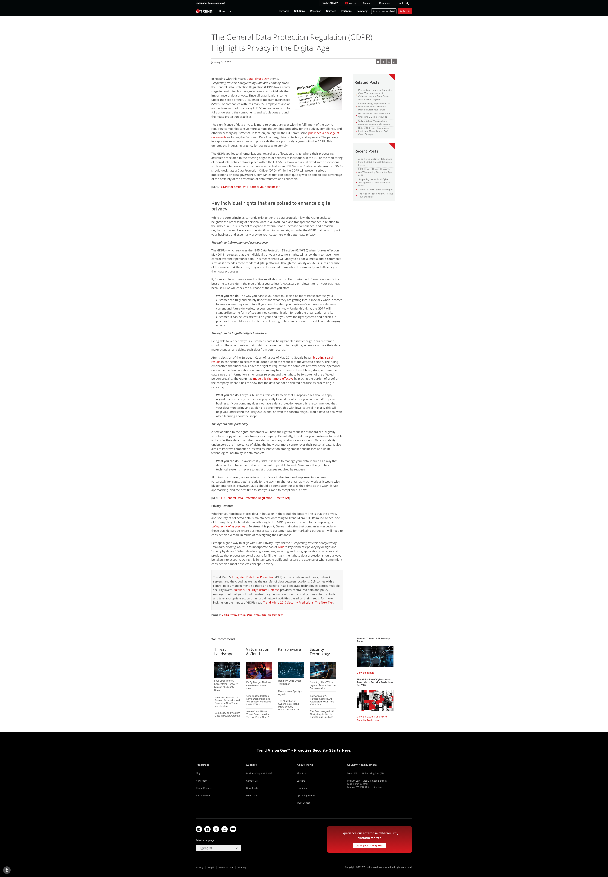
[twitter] (388, 61)
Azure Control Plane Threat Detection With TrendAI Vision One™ (257, 714)
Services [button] (331, 11)
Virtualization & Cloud (257, 651)
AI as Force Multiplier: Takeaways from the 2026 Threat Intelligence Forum (374, 161)
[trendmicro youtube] (233, 829)
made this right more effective (273, 378)
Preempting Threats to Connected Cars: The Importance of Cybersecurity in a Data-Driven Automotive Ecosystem (374, 95)
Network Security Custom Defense (256, 590)
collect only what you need (229, 526)
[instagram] (224, 829)
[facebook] (383, 61)
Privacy (199, 867)
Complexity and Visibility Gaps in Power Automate (227, 714)
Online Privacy (229, 614)
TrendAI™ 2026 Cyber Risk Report (375, 189)
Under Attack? (330, 3)
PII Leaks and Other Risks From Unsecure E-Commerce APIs (373, 115)
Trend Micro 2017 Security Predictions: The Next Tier (298, 602)
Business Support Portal (259, 773)
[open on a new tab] (216, 829)
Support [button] (367, 3)
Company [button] (362, 11)
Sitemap (242, 867)
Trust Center (303, 802)
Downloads (252, 787)
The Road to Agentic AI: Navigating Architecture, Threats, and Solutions (322, 714)
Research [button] (315, 11)
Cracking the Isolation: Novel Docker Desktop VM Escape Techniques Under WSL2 (258, 700)
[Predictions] (375, 699)
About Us (301, 773)
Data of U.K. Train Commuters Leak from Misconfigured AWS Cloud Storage (372, 131)
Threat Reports (204, 787)
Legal (211, 867)
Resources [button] (384, 3)
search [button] (407, 3)
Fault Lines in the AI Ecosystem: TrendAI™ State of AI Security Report (226, 680)
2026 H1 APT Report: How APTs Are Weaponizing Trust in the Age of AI (374, 172)
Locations (302, 787)
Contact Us (405, 11)
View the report (365, 672)
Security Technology (320, 651)
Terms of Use (226, 867)
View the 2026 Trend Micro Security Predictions (372, 718)
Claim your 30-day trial (368, 845)
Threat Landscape (223, 651)
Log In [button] (401, 3)
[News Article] (378, 61)
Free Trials (251, 795)
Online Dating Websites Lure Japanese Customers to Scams (373, 122)
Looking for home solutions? (210, 3)
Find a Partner (203, 795)
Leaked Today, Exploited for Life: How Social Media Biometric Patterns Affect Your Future (373, 106)
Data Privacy (253, 614)
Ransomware (289, 649)
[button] (218, 848)
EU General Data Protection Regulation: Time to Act (255, 498)
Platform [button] (284, 11)
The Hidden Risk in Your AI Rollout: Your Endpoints (374, 195)
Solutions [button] (299, 11)
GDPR (281, 547)
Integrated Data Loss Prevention (253, 577)
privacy (242, 614)
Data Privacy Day (258, 79)
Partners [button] (346, 11)
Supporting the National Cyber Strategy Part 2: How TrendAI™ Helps (373, 182)
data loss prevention (272, 614)
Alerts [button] (351, 3)
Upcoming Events (306, 795)
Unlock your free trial (383, 10)
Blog (198, 773)
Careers (301, 780)
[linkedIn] (394, 61)
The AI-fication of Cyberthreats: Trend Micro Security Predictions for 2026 (288, 705)
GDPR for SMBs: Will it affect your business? (250, 187)
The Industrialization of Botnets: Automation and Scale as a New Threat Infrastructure (227, 701)
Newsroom (201, 780)
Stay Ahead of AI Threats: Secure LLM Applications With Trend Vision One (322, 700)
